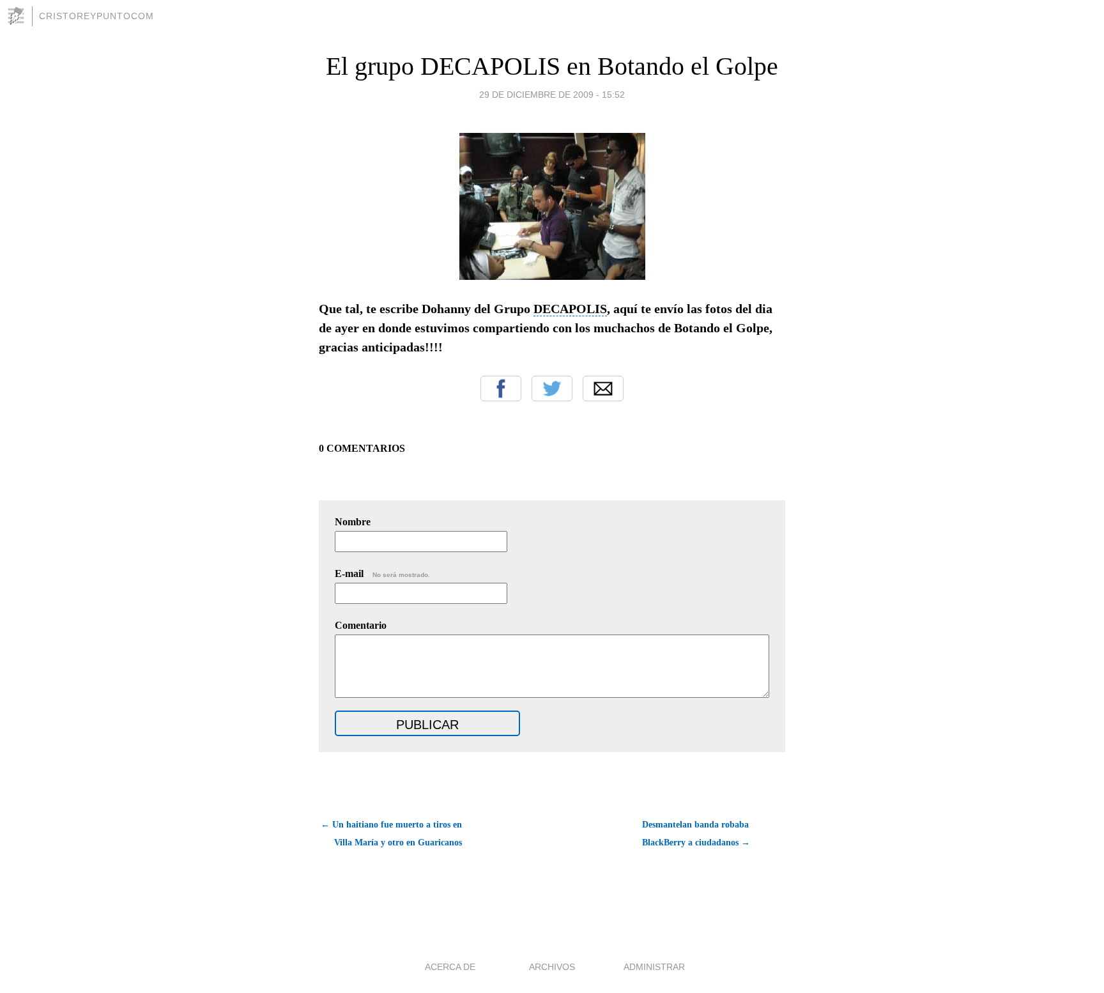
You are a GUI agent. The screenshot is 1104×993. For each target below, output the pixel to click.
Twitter (552, 388)
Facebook (500, 388)
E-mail (382, 573)
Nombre (353, 521)
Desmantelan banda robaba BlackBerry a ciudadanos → (696, 833)
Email (603, 388)
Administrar (654, 967)
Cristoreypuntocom (96, 16)
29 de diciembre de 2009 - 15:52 (552, 94)
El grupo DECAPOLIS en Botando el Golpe (552, 66)
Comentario (361, 625)
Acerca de (450, 967)
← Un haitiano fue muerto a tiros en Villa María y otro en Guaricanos (391, 833)
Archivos (552, 967)
